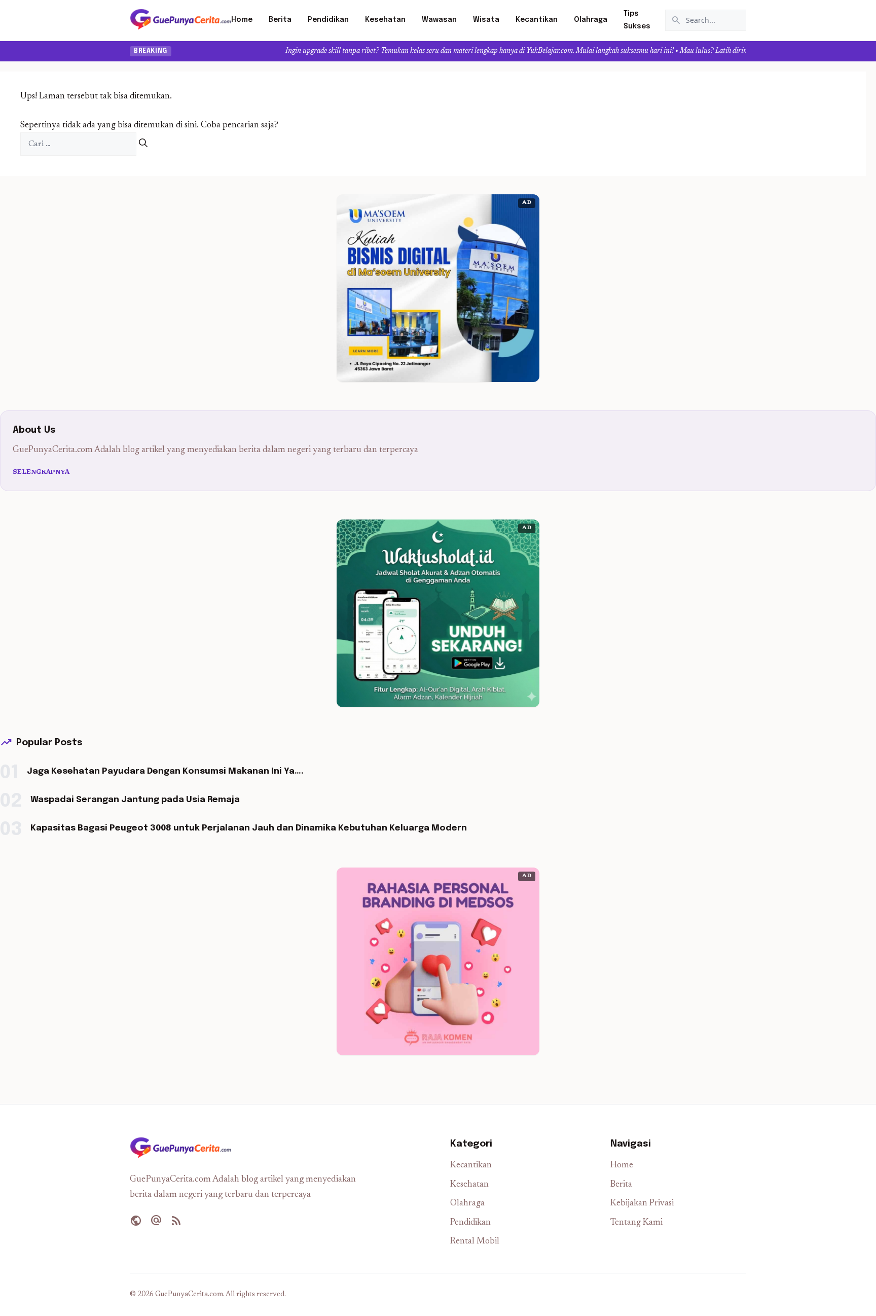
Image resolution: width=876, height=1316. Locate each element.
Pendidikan (328, 19)
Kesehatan (385, 19)
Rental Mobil (474, 1241)
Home (241, 19)
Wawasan (439, 19)
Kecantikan (537, 19)
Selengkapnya (41, 472)
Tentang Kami (636, 1223)
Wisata (486, 19)
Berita (280, 19)
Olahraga (590, 19)
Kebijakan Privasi (642, 1203)
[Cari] (143, 144)
